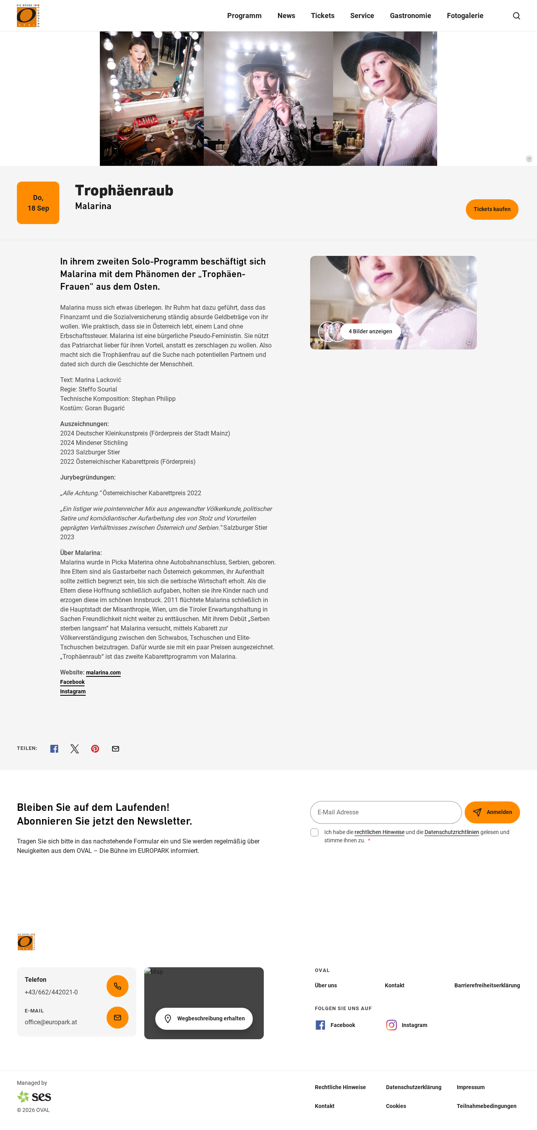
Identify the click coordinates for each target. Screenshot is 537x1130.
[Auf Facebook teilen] (54, 748)
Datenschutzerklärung (413, 1087)
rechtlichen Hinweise (380, 832)
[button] (360, 332)
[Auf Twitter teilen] (74, 748)
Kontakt (325, 1106)
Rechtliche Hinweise (340, 1087)
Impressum (471, 1087)
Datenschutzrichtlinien (452, 832)
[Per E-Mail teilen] (115, 748)
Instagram (73, 691)
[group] (393, 303)
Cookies (396, 1106)
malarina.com (103, 672)
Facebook (72, 682)
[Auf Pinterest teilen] (95, 748)
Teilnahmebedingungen (487, 1106)
